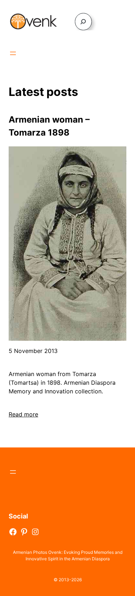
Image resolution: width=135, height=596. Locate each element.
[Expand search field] (83, 21)
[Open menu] (13, 53)
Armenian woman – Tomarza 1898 (49, 126)
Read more (23, 414)
